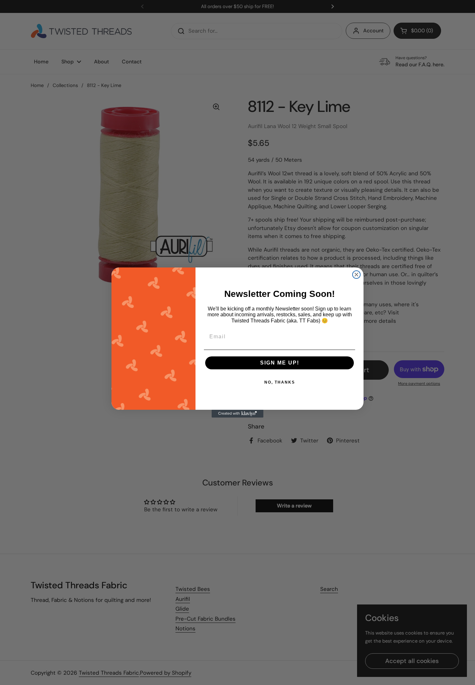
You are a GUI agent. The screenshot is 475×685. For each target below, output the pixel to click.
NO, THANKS (279, 382)
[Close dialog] (356, 274)
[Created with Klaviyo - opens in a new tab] (237, 414)
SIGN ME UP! (279, 362)
